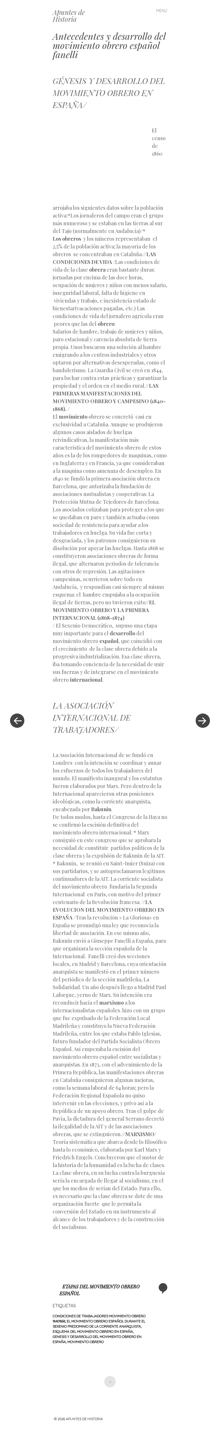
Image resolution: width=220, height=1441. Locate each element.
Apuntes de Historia (69, 15)
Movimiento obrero (85, 1342)
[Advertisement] (102, 160)
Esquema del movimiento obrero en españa (93, 1331)
